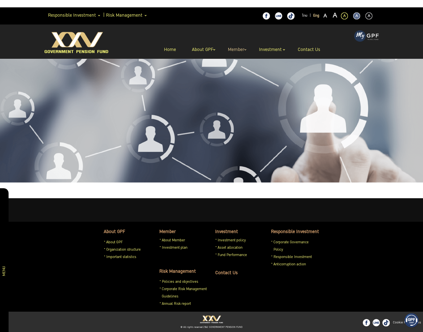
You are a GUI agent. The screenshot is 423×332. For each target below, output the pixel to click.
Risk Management (177, 271)
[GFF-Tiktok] (386, 322)
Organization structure (123, 249)
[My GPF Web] (366, 36)
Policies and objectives (180, 282)
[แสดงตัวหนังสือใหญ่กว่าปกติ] (334, 16)
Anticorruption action (289, 264)
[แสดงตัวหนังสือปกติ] (325, 16)
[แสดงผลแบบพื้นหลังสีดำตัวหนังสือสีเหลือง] (344, 16)
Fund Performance (232, 255)
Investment (226, 232)
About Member (173, 240)
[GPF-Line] (278, 16)
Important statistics (121, 257)
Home (170, 50)
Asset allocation (230, 247)
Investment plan (175, 247)
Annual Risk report (176, 304)
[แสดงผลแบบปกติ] (357, 16)
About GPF (114, 232)
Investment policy (232, 240)
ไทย (304, 15)
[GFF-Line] (376, 322)
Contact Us (226, 273)
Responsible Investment (295, 232)
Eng (316, 15)
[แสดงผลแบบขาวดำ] (369, 16)
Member (167, 232)
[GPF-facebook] (266, 16)
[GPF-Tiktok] (291, 16)
